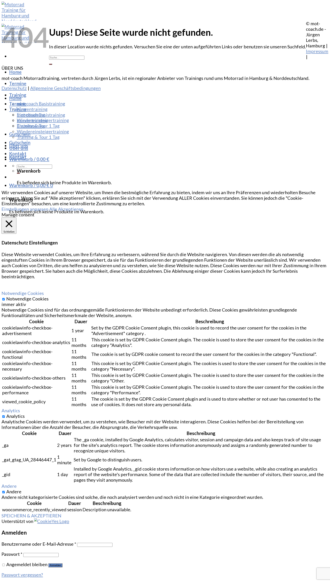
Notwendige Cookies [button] (23, 293)
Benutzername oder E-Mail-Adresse (39, 544)
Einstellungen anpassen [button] (25, 209)
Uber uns (18, 148)
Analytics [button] (11, 410)
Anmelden (55, 565)
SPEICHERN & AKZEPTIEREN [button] (31, 515)
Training (17, 95)
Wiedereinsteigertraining (43, 131)
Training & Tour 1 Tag (38, 137)
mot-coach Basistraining (41, 103)
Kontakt (17, 153)
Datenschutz (14, 88)
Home (15, 72)
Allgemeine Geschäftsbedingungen (65, 88)
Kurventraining (32, 109)
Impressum (317, 51)
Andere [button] (9, 486)
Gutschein (19, 142)
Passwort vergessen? (22, 574)
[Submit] (50, 64)
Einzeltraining (31, 126)
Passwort (12, 554)
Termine (17, 83)
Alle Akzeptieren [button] (66, 209)
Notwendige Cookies (27, 298)
